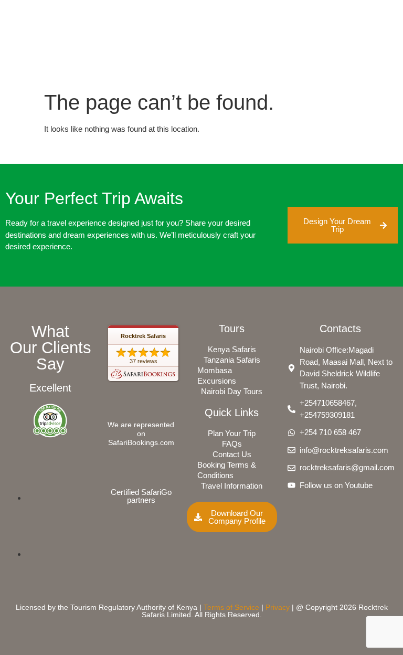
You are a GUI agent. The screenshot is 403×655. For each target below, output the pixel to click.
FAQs (232, 443)
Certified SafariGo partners (141, 496)
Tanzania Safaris (232, 359)
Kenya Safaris (232, 349)
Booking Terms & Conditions (226, 470)
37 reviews (143, 361)
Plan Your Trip (232, 433)
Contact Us (232, 454)
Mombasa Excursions (216, 375)
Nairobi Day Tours (231, 391)
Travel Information (231, 485)
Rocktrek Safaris (143, 336)
